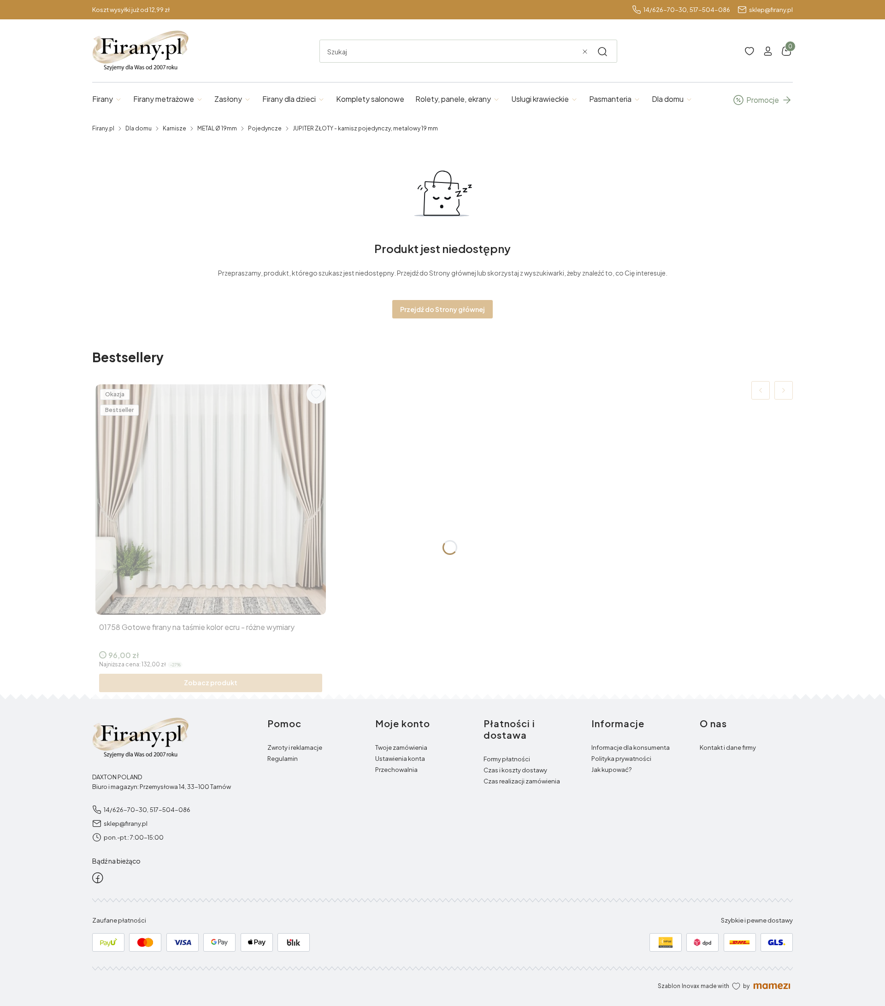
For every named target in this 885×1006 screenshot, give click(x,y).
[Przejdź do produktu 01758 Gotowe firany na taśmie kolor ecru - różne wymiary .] (210, 499)
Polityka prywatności (621, 758)
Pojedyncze (265, 128)
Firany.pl (103, 128)
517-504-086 (710, 9)
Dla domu (138, 128)
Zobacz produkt (210, 682)
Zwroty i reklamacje (294, 747)
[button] (602, 52)
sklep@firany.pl (771, 9)
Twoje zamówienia (401, 747)
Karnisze (174, 128)
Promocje (762, 100)
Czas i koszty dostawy (515, 770)
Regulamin (282, 758)
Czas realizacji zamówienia (522, 781)
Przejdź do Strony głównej (442, 309)
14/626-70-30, (665, 9)
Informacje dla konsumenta (630, 747)
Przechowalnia (396, 769)
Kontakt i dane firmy (728, 747)
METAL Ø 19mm (217, 128)
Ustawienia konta (400, 758)
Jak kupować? (611, 769)
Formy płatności (507, 759)
